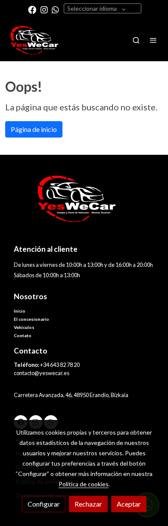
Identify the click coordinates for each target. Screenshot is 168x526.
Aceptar (129, 504)
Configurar (44, 504)
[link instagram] (44, 9)
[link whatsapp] (55, 9)
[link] (34, 40)
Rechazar (88, 504)
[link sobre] (84, 204)
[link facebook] (32, 9)
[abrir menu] (153, 40)
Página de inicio (34, 129)
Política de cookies (84, 484)
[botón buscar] (136, 40)
